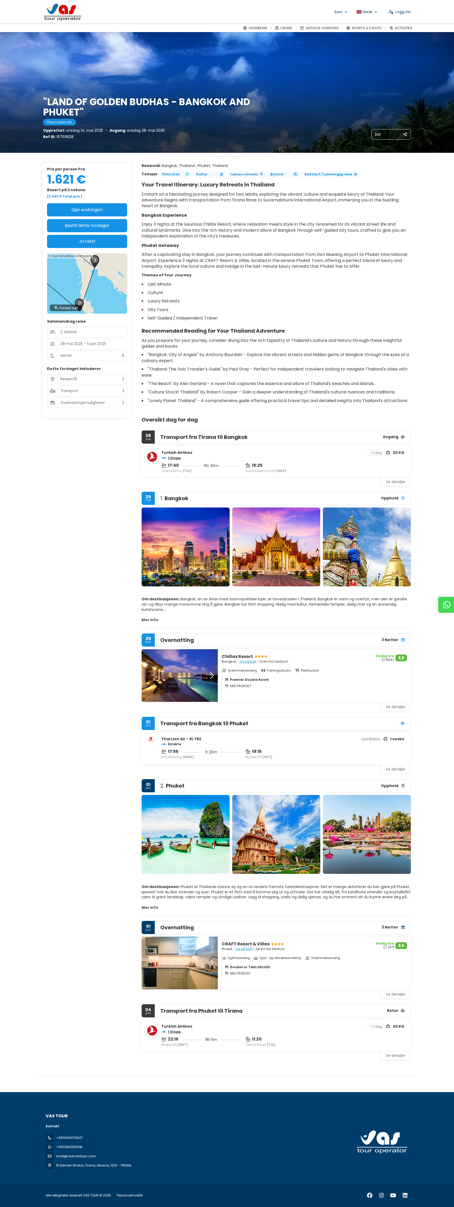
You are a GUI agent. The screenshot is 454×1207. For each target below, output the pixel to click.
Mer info (150, 619)
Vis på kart (248, 661)
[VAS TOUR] (381, 1141)
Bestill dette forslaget (87, 225)
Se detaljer (395, 481)
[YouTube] (393, 1195)
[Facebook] (369, 1195)
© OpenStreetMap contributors (70, 255)
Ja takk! (87, 241)
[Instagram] (381, 1195)
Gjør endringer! (87, 210)
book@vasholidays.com (76, 1156)
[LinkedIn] (405, 1195)
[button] (152, 547)
